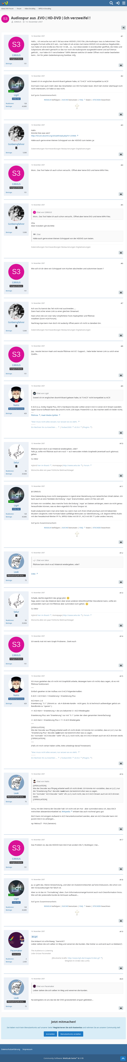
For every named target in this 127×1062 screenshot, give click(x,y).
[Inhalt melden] (121, 65)
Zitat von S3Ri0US (44, 212)
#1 (122, 36)
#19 (121, 931)
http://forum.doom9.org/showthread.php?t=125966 (53, 135)
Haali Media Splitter (49, 415)
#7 (122, 303)
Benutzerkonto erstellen (71, 1034)
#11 (121, 486)
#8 (122, 346)
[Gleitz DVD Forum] (5, 3)
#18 (121, 879)
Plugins (86, 427)
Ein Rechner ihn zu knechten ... (44, 427)
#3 (122, 125)
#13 (121, 592)
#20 (121, 979)
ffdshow (34, 415)
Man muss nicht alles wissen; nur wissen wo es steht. (54, 421)
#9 (122, 386)
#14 (121, 636)
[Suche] (111, 3)
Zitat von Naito (43, 781)
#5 (122, 205)
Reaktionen (10, 103)
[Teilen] (123, 28)
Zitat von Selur (43, 560)
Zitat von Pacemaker (45, 986)
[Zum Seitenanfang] (123, 1058)
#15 (121, 676)
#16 (121, 774)
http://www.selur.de (71, 465)
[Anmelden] (117, 3)
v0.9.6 (77, 427)
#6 (122, 263)
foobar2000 (66, 427)
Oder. (33, 573)
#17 (121, 839)
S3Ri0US (17, 21)
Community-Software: (63, 1058)
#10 (121, 443)
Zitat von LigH (43, 393)
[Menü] (123, 3)
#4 (122, 165)
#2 (122, 76)
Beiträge (9, 64)
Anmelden (50, 1034)
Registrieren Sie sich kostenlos (67, 1027)
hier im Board (43, 465)
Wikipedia (66, 811)
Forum (86, 465)
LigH (35, 936)
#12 (121, 553)
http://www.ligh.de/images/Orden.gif (84, 958)
